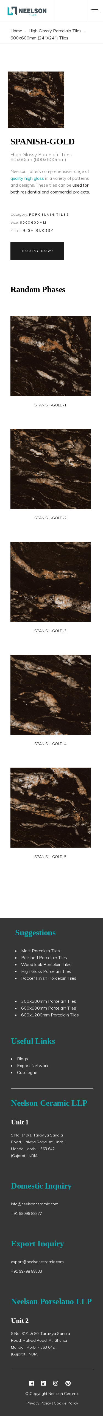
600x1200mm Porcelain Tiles (50, 1015)
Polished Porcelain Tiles (44, 957)
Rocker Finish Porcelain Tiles (48, 978)
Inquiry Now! (37, 251)
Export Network (33, 1065)
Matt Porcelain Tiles (40, 950)
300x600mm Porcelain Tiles (48, 1001)
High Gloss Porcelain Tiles (46, 971)
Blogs (22, 1058)
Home (16, 30)
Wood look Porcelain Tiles (46, 964)
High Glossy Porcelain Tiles (55, 30)
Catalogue (27, 1072)
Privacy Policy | (40, 1403)
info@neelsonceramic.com (35, 1203)
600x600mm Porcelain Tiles (48, 1008)
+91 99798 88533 (26, 1271)
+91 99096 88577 (26, 1213)
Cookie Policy (66, 1403)
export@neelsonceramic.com (37, 1261)
